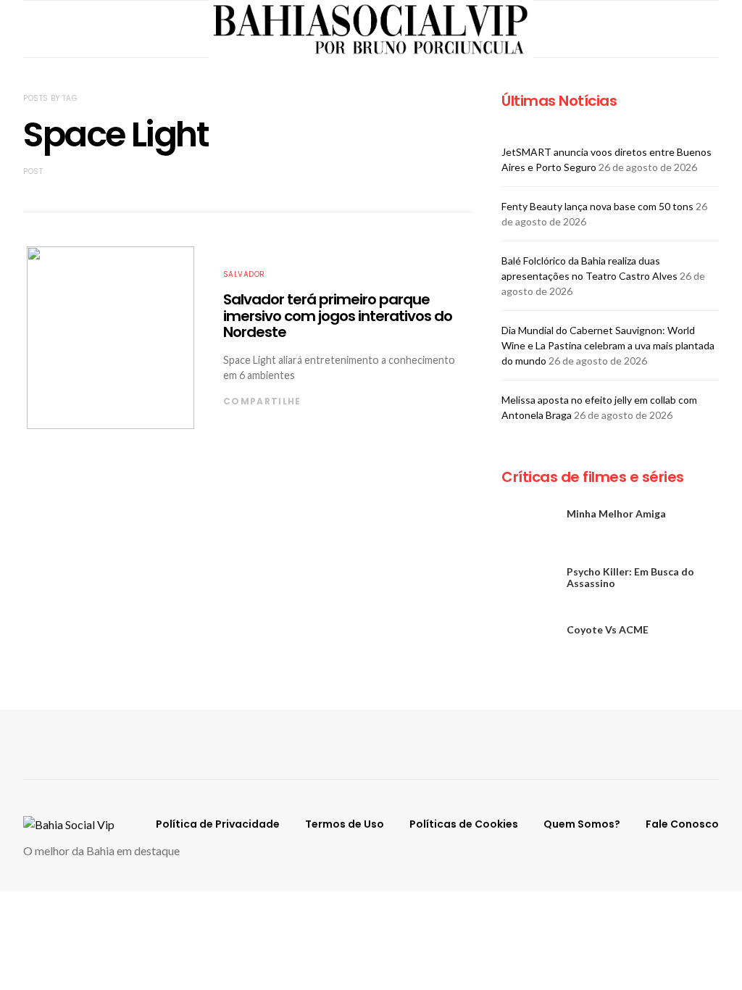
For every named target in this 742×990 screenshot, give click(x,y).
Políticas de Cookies (463, 824)
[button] (714, 29)
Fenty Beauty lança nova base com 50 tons (597, 206)
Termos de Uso (344, 824)
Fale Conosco (682, 824)
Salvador (244, 274)
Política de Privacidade (218, 824)
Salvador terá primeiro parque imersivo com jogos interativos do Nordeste (337, 315)
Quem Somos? (581, 824)
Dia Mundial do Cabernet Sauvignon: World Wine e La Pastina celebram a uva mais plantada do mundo (607, 345)
